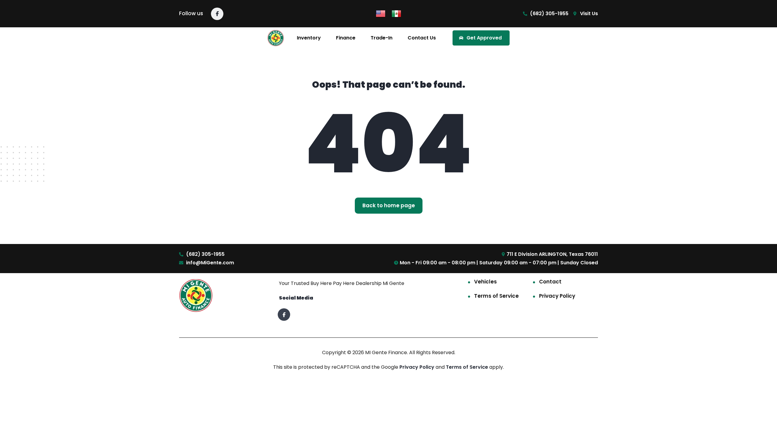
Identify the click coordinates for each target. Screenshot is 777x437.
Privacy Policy (557, 296)
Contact (550, 281)
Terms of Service (496, 296)
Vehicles (485, 281)
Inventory (309, 37)
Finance (345, 37)
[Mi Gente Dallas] (275, 38)
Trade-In (381, 37)
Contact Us (422, 37)
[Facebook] (217, 14)
